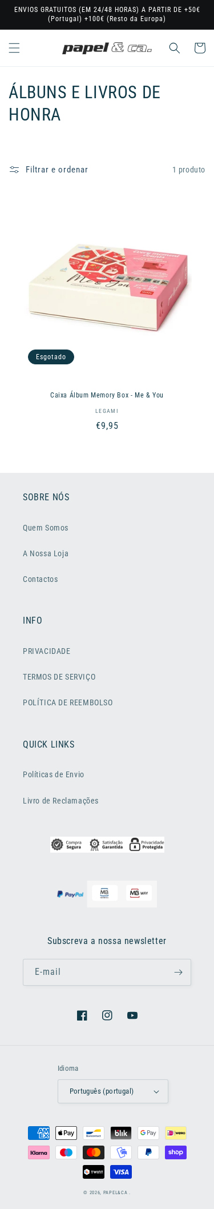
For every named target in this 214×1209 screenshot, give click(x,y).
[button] (14, 48)
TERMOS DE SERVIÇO (59, 676)
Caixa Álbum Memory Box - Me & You (107, 395)
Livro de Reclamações (61, 800)
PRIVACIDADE (47, 651)
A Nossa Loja (45, 553)
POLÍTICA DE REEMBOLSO (68, 702)
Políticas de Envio (53, 774)
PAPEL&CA (115, 1192)
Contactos (40, 579)
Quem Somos (45, 527)
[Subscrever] (178, 972)
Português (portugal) (102, 1091)
